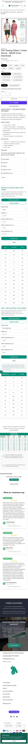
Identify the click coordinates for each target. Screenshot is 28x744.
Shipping (7, 60)
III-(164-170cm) (6, 77)
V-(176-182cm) (6, 80)
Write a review (14, 479)
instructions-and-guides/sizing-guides (11, 88)
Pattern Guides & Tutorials (9, 685)
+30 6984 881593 (7, 655)
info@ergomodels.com (9, 658)
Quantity (3, 91)
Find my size (14, 238)
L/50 (22, 65)
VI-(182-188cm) (18, 80)
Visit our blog (14, 645)
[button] (2, 5)
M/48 (16, 65)
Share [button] (4, 177)
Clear (14, 242)
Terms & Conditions (8, 691)
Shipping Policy (7, 703)
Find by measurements (14, 200)
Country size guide (14, 203)
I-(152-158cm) (6, 73)
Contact (5, 688)
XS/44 (4, 65)
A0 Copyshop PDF (14, 85)
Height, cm (4, 212)
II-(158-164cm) (17, 73)
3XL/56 (18, 68)
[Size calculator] (1, 372)
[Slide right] (16, 46)
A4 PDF (4, 85)
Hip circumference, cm (7, 231)
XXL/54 (11, 68)
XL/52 (4, 68)
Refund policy (6, 696)
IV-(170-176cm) (18, 77)
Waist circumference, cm (7, 225)
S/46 (10, 65)
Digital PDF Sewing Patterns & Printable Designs (14, 9)
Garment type (4, 206)
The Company (6, 682)
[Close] (3, 370)
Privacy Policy (6, 694)
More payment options (14, 105)
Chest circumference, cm (7, 337)
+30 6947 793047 (7, 653)
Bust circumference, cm (7, 219)
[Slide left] (11, 46)
